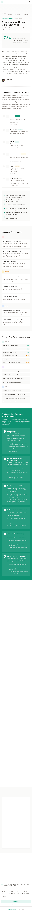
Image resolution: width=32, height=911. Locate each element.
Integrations (3, 894)
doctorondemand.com (15, 161)
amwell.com (12, 173)
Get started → (16, 901)
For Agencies (12, 891)
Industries (4, 13)
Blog (18, 891)
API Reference (19, 894)
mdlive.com (12, 149)
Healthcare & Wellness (11, 13)
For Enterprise (12, 893)
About (25, 891)
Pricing (2, 893)
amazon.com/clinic (14, 136)
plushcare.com (13, 185)
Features (3, 891)
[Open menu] (29, 2)
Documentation (20, 893)
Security (26, 894)
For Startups (11, 894)
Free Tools (3, 896)
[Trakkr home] (2, 2)
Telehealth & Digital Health (18, 13)
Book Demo (26, 893)
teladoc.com (13, 124)
